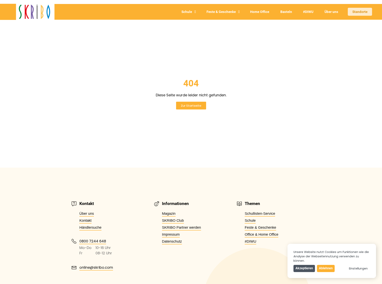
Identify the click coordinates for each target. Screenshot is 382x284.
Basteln (286, 12)
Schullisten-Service (260, 214)
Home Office (259, 12)
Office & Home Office (261, 234)
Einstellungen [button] (358, 268)
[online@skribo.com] (74, 267)
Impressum (171, 234)
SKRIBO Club (173, 221)
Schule (186, 12)
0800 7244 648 (92, 241)
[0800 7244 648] (74, 241)
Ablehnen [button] (326, 268)
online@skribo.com (96, 267)
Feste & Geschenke (221, 12)
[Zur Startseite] (27, 12)
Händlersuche (90, 227)
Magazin (168, 214)
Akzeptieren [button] (304, 268)
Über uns (331, 12)
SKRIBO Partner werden (181, 227)
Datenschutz (172, 241)
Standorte (359, 12)
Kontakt (85, 221)
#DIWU (308, 12)
